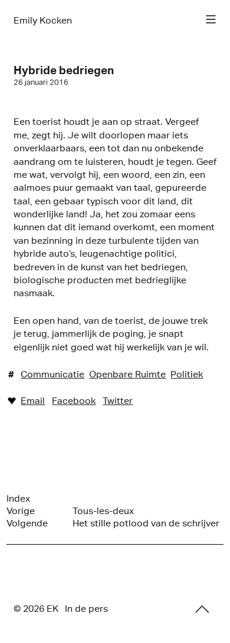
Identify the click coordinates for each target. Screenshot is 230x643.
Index (18, 498)
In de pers (86, 608)
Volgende (27, 523)
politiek (186, 374)
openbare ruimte (127, 374)
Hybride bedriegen (64, 70)
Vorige (20, 510)
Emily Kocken (43, 20)
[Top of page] (202, 609)
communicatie (52, 374)
